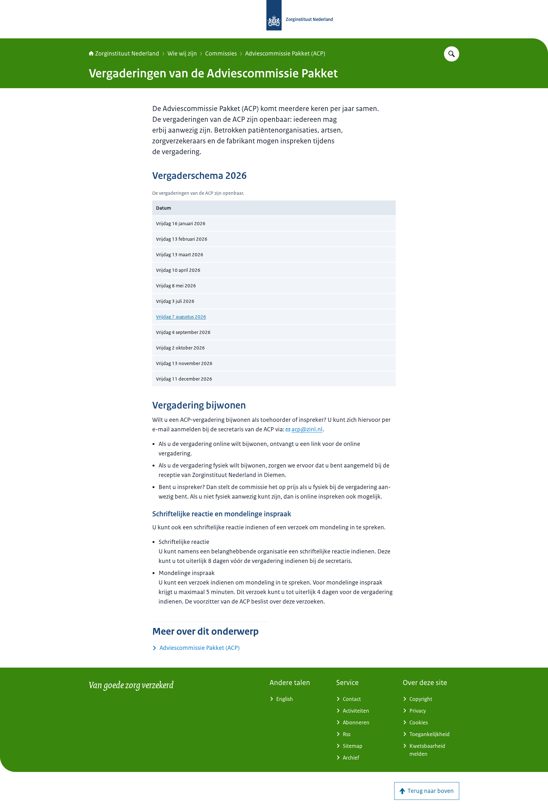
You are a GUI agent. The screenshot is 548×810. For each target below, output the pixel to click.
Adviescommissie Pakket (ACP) (285, 53)
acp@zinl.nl (307, 429)
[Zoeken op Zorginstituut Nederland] (451, 54)
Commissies (221, 53)
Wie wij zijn (182, 53)
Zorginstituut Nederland (127, 53)
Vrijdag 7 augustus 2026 (181, 317)
